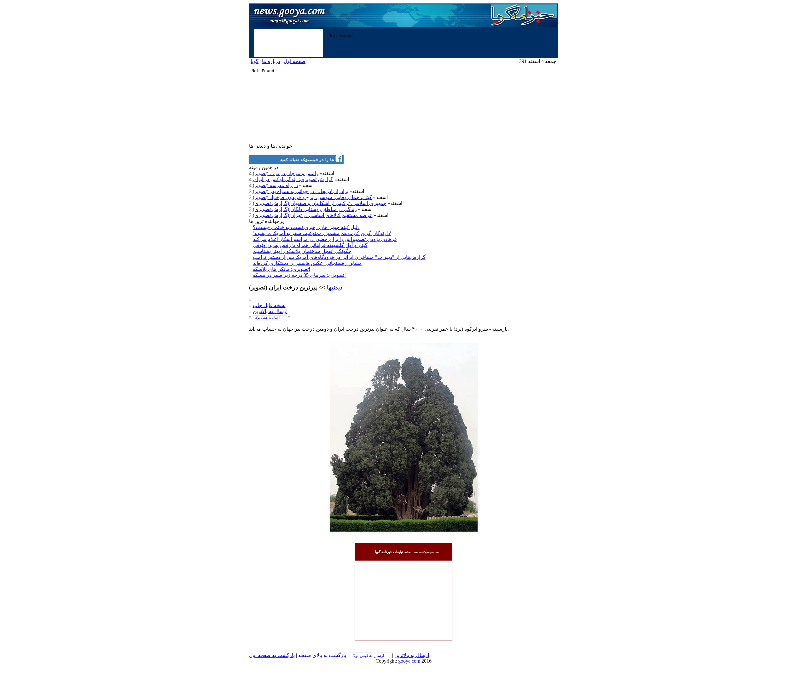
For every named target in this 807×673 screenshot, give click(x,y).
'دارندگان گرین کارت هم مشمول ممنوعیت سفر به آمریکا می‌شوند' (322, 233)
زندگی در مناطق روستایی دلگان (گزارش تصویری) (305, 209)
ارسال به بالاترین (270, 311)
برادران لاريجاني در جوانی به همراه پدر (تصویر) (300, 191)
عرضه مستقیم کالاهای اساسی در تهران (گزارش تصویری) (313, 215)
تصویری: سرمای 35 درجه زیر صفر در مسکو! (299, 275)
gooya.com (409, 661)
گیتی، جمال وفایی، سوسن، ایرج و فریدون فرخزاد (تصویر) (312, 197)
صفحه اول (294, 61)
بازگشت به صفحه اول (272, 655)
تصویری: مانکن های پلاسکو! (281, 269)
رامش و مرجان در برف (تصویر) (285, 173)
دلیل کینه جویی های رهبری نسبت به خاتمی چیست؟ (306, 227)
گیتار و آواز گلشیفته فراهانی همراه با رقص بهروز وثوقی (310, 245)
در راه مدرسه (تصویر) (275, 185)
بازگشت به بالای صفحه (322, 655)
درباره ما (271, 61)
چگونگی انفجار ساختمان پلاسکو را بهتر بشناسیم (302, 251)
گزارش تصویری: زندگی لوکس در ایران (293, 179)
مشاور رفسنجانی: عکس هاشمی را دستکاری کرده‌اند (307, 263)
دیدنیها (333, 287)
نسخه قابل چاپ (269, 305)
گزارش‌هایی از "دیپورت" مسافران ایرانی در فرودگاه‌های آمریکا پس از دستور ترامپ (339, 257)
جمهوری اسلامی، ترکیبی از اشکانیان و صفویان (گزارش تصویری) (319, 203)
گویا (254, 61)
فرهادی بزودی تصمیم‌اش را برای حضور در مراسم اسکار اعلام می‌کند (325, 239)
